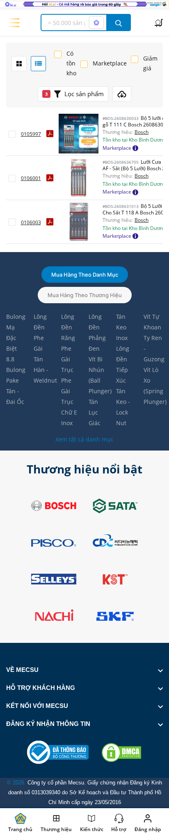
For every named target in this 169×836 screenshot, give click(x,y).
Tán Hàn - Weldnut (43, 369)
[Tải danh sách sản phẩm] (121, 93)
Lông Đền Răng (68, 327)
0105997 (31, 134)
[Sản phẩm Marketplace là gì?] (135, 147)
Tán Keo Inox (122, 327)
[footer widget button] (84, 669)
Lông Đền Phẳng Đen (97, 332)
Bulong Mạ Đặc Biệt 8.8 (15, 338)
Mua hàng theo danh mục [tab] (84, 274)
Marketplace (110, 63)
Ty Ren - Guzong (153, 348)
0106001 (31, 178)
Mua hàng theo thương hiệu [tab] (85, 295)
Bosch (141, 132)
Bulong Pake (15, 375)
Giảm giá (150, 63)
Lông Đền (40, 322)
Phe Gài (39, 343)
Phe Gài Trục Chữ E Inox (69, 401)
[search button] (118, 22)
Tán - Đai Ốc (15, 396)
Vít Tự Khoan (152, 322)
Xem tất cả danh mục (84, 439)
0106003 (31, 222)
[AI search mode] (96, 22)
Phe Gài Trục (67, 359)
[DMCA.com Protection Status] (121, 752)
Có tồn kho (71, 63)
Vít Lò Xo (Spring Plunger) (153, 386)
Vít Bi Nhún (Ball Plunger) (98, 375)
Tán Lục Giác (94, 412)
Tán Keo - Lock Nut (123, 407)
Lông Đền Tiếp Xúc (122, 364)
